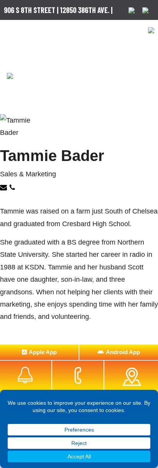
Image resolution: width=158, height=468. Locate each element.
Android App (123, 352)
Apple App (43, 352)
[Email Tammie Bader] (4, 188)
